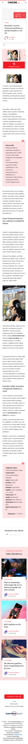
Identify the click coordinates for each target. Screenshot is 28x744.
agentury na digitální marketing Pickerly (13, 728)
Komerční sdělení (13, 594)
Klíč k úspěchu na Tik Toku (12, 626)
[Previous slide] (5, 55)
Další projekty (14, 704)
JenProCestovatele (8, 738)
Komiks (6, 22)
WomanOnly (18, 731)
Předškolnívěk (18, 734)
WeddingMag (19, 738)
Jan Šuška (12, 37)
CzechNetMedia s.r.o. (17, 722)
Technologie (7, 621)
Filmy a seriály (8, 579)
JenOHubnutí (19, 740)
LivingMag (6, 740)
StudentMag (15, 736)
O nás (14, 701)
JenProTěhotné (8, 734)
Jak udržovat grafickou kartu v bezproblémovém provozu (14, 665)
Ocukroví (12, 740)
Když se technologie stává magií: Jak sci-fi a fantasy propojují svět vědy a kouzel (13, 586)
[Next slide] (23, 55)
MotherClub (10, 733)
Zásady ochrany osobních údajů (14, 706)
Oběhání (16, 733)
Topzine (9, 736)
